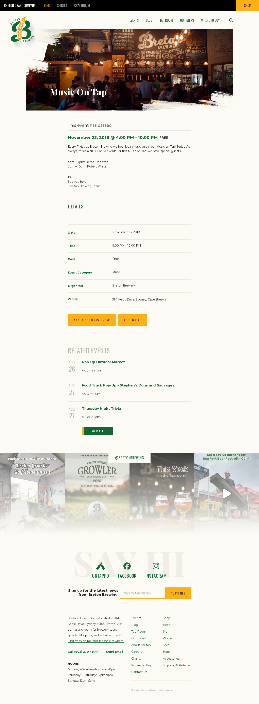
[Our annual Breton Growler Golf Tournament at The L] (32, 493)
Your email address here (137, 593)
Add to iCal (132, 320)
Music (116, 272)
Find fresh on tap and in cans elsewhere (96, 641)
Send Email (114, 652)
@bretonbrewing (129, 457)
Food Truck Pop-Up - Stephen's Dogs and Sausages (128, 385)
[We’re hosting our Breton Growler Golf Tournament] (97, 493)
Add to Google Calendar (92, 320)
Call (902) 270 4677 (83, 652)
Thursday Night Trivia (101, 409)
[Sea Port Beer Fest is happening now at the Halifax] (226, 493)
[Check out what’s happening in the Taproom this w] (162, 493)
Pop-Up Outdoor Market (103, 362)
